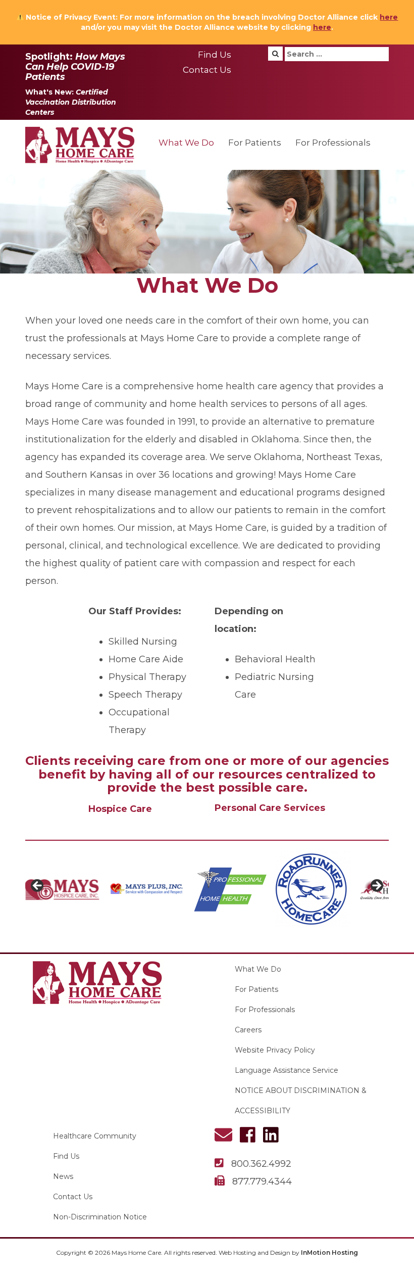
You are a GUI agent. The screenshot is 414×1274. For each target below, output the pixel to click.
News (63, 1176)
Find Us (214, 55)
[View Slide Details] (94, 889)
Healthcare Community (94, 1136)
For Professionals (333, 143)
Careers (248, 1029)
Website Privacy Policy (275, 1050)
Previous (37, 886)
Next (376, 886)
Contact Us (207, 70)
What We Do (186, 143)
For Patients (254, 143)
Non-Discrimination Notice (100, 1216)
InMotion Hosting (329, 1252)
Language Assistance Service (286, 1070)
